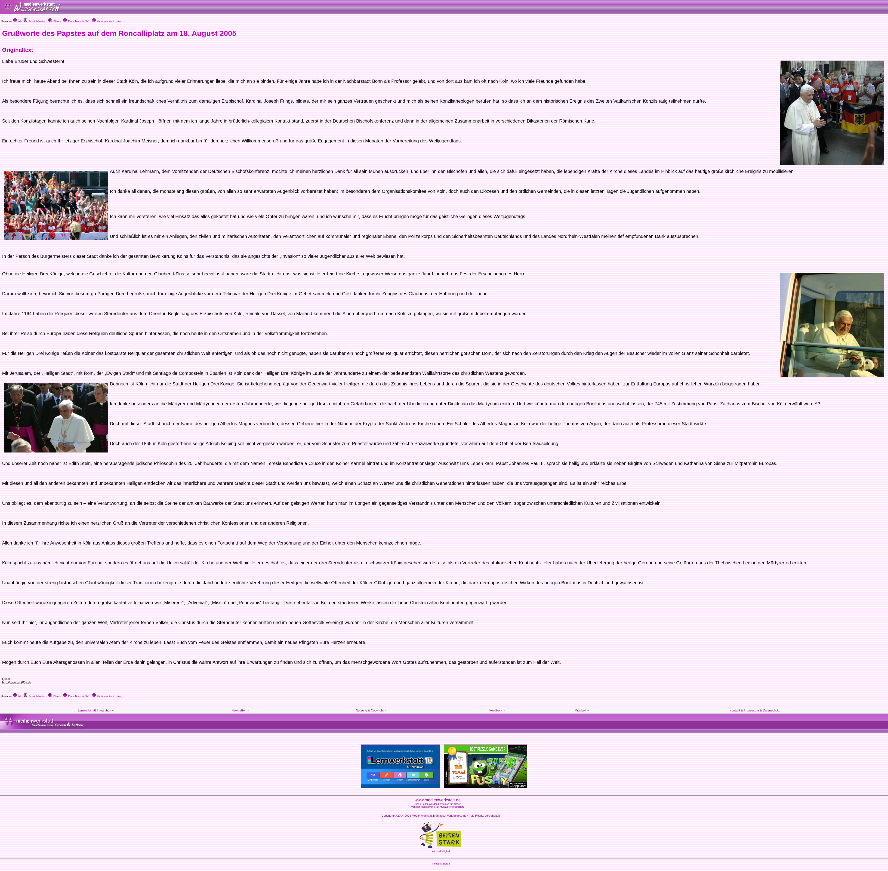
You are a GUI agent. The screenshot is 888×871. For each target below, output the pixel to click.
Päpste (56, 21)
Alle (19, 21)
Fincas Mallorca (441, 863)
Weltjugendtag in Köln (108, 21)
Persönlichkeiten (36, 21)
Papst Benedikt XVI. (78, 21)
